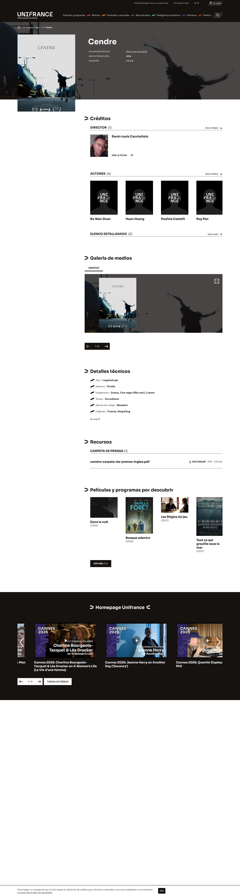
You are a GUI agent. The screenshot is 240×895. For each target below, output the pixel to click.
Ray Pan (202, 219)
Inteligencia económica (168, 15)
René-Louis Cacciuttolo (136, 51)
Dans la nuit (99, 522)
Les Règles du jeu (174, 517)
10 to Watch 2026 (181, 3)
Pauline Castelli (173, 219)
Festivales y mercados (118, 15)
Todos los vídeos (57, 681)
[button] (216, 282)
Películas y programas (74, 15)
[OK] (162, 891)
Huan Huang (135, 219)
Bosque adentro (138, 538)
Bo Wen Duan (100, 219)
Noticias (96, 15)
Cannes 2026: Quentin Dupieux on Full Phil (189, 664)
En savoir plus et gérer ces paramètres (35, 892)
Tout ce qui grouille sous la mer (208, 543)
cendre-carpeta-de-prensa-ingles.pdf (120, 462)
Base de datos (143, 15)
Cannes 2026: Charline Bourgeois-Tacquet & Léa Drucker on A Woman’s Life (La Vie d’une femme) (49, 666)
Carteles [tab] (93, 267)
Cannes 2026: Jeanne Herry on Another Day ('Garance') (118, 664)
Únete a (207, 15)
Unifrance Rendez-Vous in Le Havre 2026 (151, 3)
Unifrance (192, 15)
